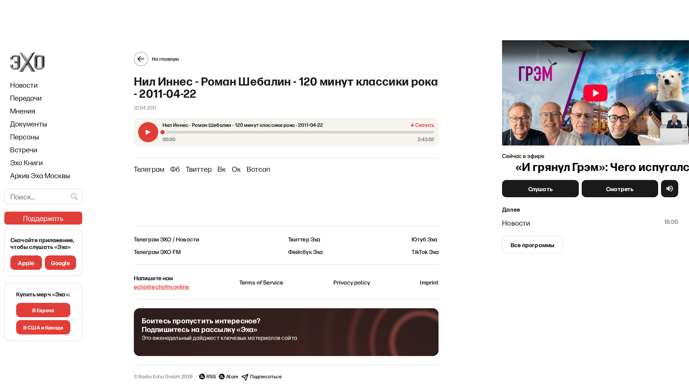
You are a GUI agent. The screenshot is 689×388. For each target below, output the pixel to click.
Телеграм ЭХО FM (157, 251)
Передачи (26, 97)
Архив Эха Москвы (40, 175)
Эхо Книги (26, 162)
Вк (221, 169)
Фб (175, 169)
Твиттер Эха (304, 239)
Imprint (429, 282)
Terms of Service (261, 282)
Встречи (23, 149)
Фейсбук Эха (305, 251)
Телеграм (149, 169)
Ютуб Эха (424, 239)
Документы (28, 123)
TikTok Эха (425, 251)
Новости (24, 84)
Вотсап (258, 169)
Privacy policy (351, 282)
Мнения (22, 110)
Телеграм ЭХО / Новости (167, 239)
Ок (236, 169)
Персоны (24, 136)
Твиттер (199, 169)
